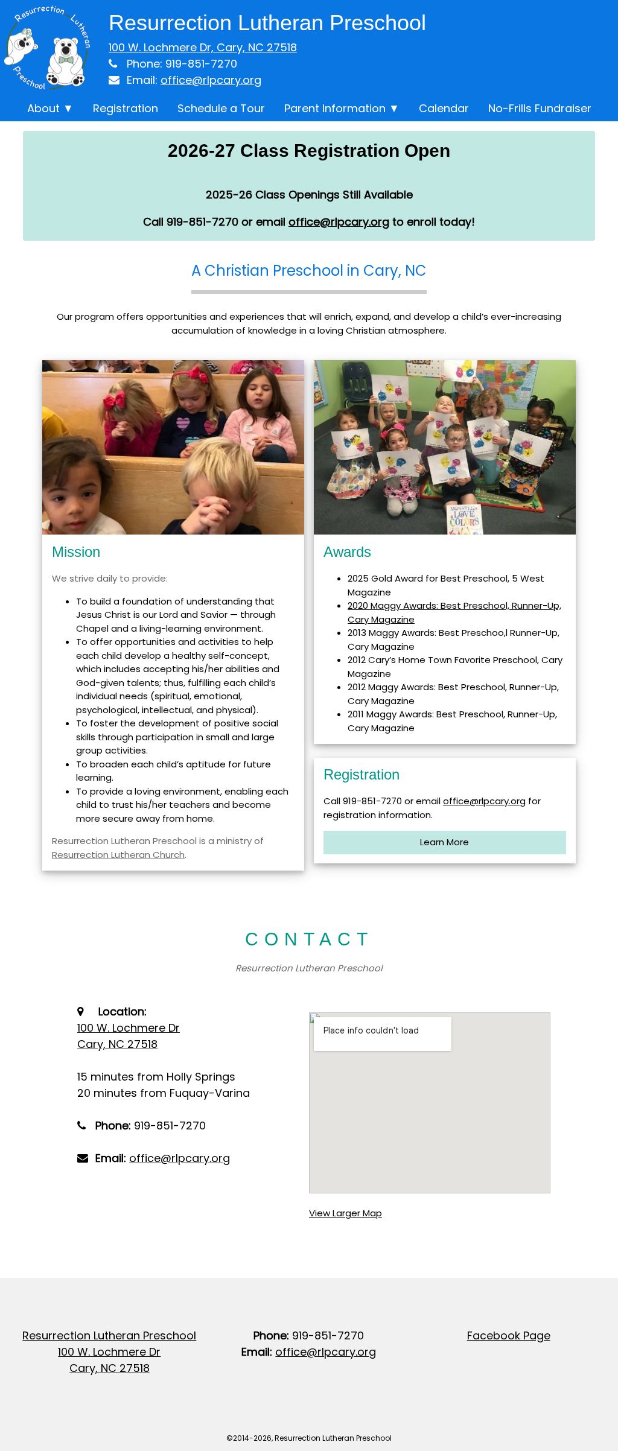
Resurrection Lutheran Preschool (267, 22)
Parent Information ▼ (342, 108)
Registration (125, 108)
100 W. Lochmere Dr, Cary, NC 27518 (203, 47)
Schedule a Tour (221, 108)
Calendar (444, 108)
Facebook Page (508, 1335)
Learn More (444, 842)
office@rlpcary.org (211, 79)
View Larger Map (345, 1213)
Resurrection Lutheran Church (118, 854)
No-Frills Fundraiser (539, 108)
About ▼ (50, 108)
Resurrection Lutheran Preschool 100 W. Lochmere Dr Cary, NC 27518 (109, 1352)
